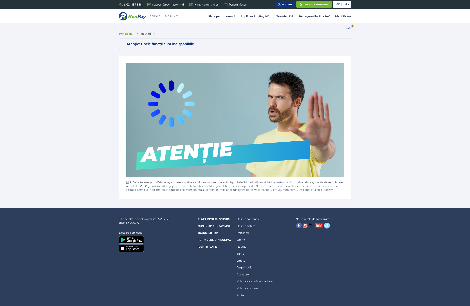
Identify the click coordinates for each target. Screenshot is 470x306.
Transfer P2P (285, 16)
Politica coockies (247, 288)
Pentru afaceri (238, 4)
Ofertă (241, 240)
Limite (241, 260)
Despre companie (248, 219)
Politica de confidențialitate (254, 281)
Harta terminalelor (206, 4)
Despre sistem (246, 226)
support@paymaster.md (168, 4)
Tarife (240, 253)
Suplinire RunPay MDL (256, 16)
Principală (126, 33)
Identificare (343, 16)
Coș (348, 27)
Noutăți (146, 33)
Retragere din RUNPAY (314, 16)
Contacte (243, 274)
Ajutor (241, 295)
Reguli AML (244, 267)
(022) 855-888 (133, 4)
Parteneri (243, 233)
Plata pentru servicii (221, 16)
